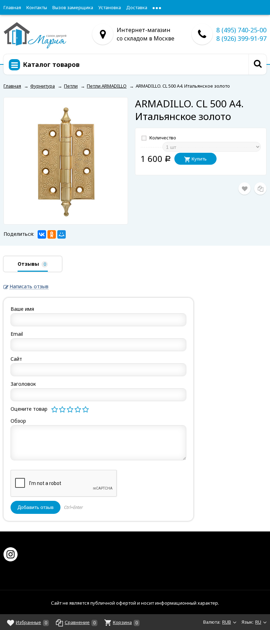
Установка (109, 7)
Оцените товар (29, 408)
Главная (12, 7)
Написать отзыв (29, 286)
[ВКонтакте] (42, 234)
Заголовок (23, 383)
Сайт (16, 358)
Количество (162, 137)
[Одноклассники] (51, 234)
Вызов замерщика (72, 7)
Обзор (18, 420)
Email (17, 333)
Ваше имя (22, 308)
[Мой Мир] (61, 234)
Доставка (136, 7)
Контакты (36, 7)
